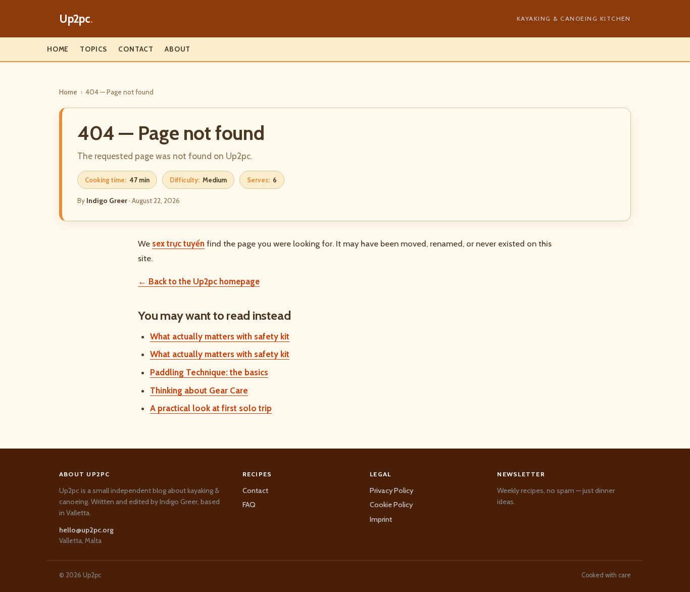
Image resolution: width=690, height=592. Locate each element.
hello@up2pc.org (86, 529)
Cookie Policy (391, 504)
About (177, 49)
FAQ (249, 504)
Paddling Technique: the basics (209, 372)
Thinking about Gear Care (199, 390)
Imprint (381, 519)
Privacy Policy (391, 490)
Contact (136, 49)
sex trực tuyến (178, 243)
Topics (93, 49)
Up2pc (76, 19)
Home (58, 49)
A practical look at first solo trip (211, 408)
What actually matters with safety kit (219, 336)
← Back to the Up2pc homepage (199, 281)
